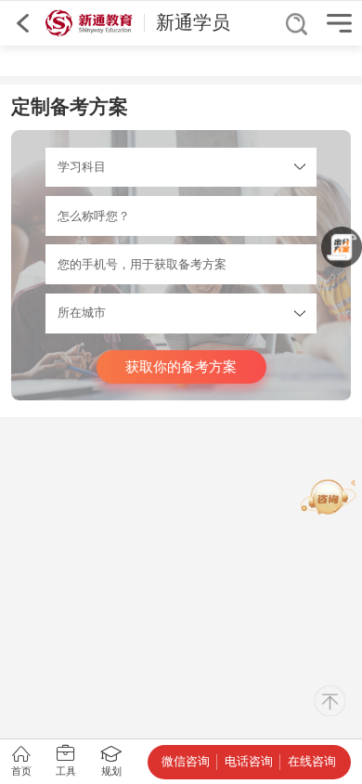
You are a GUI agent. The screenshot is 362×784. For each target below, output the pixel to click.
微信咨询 (186, 761)
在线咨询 (312, 761)
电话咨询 (249, 761)
